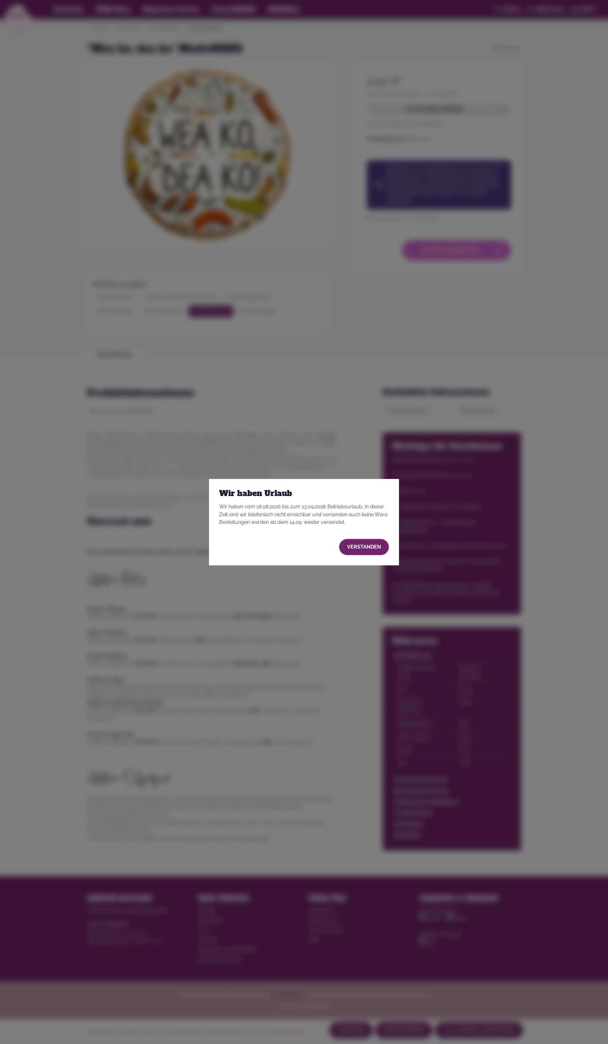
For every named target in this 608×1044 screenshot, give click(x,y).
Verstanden (364, 547)
